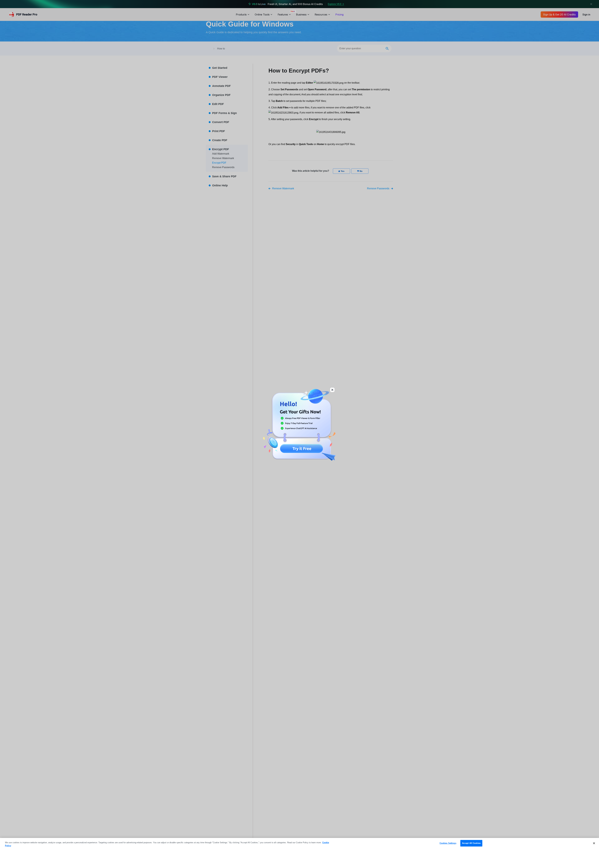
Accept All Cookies (471, 843)
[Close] (594, 843)
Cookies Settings (448, 843)
